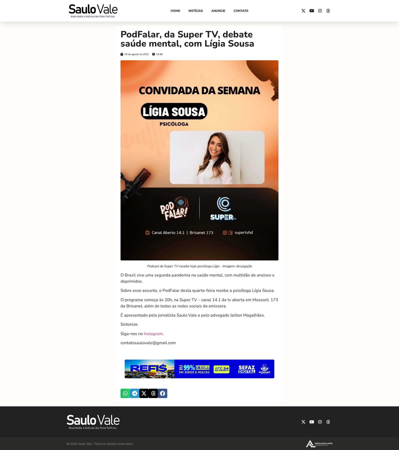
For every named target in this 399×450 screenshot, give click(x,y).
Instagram (153, 334)
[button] (125, 393)
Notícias (195, 11)
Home (175, 11)
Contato (241, 11)
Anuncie (218, 11)
